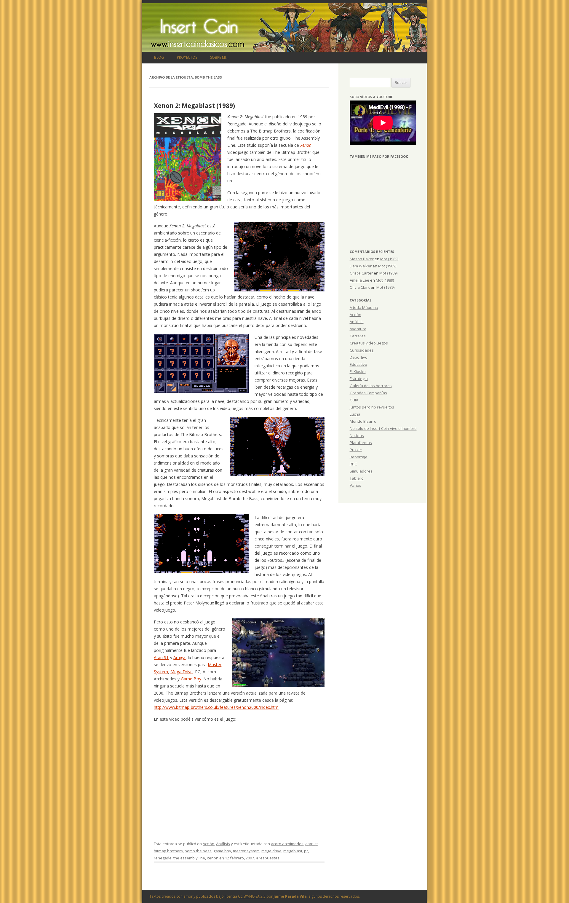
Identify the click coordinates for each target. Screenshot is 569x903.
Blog (159, 57)
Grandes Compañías (368, 392)
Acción (208, 843)
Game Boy (191, 679)
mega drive (271, 850)
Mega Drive (181, 671)
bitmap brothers (168, 850)
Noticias (357, 435)
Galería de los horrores (371, 385)
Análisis (223, 843)
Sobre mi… (219, 57)
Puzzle (356, 449)
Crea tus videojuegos (369, 343)
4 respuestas (267, 858)
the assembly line (189, 858)
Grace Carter (361, 273)
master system (246, 850)
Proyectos (187, 57)
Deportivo (358, 357)
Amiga (179, 657)
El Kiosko (358, 371)
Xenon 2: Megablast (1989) (194, 105)
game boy (222, 850)
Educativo (358, 364)
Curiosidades (362, 350)
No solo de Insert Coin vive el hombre (383, 428)
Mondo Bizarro (363, 421)
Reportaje (358, 457)
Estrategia (359, 378)
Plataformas (361, 442)
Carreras (358, 336)
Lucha (355, 414)
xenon (212, 858)
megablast (292, 850)
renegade (163, 858)
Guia (354, 400)
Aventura (358, 328)
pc (306, 850)
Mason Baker (362, 258)
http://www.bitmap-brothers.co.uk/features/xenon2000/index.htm (216, 707)
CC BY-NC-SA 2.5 (252, 896)
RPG (353, 464)
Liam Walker (361, 266)
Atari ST (161, 657)
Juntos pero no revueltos (372, 407)
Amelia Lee (359, 280)
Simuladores (361, 471)
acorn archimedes (287, 843)
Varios (355, 485)
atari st (311, 843)
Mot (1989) (389, 258)
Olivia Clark (360, 287)
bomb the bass (198, 850)
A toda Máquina (364, 307)
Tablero (357, 478)
